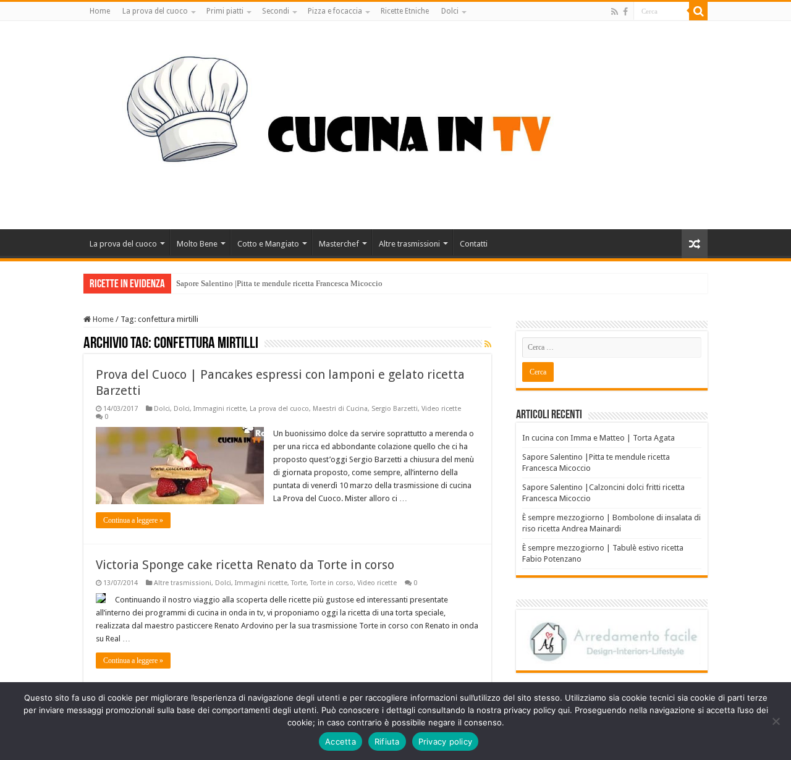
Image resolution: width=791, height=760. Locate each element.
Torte (299, 583)
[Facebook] (625, 11)
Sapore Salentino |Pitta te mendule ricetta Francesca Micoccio (279, 283)
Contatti (474, 243)
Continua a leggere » (133, 520)
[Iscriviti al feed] (487, 344)
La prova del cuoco (155, 11)
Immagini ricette (219, 409)
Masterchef (339, 243)
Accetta (340, 741)
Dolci (450, 11)
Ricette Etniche (405, 11)
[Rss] (614, 11)
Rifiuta (387, 741)
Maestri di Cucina (340, 409)
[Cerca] (698, 11)
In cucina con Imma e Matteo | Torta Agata (598, 437)
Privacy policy (445, 741)
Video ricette (441, 409)
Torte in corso (331, 583)
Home (100, 11)
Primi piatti (224, 11)
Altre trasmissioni (409, 243)
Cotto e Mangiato (268, 243)
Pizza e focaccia (335, 11)
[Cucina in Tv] (395, 123)
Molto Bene (197, 243)
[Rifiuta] (775, 721)
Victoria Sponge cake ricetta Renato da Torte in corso (245, 564)
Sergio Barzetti (394, 409)
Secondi (275, 11)
